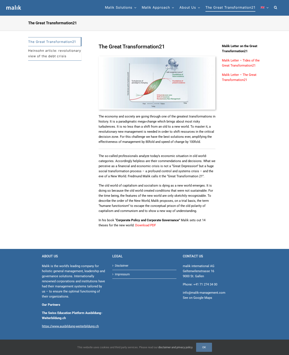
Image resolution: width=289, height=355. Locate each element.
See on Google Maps (197, 298)
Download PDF (145, 225)
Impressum (122, 274)
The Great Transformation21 (52, 42)
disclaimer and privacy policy (175, 347)
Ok (204, 347)
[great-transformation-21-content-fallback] (157, 59)
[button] (275, 7)
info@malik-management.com (204, 293)
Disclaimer (121, 265)
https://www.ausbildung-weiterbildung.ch (70, 326)
